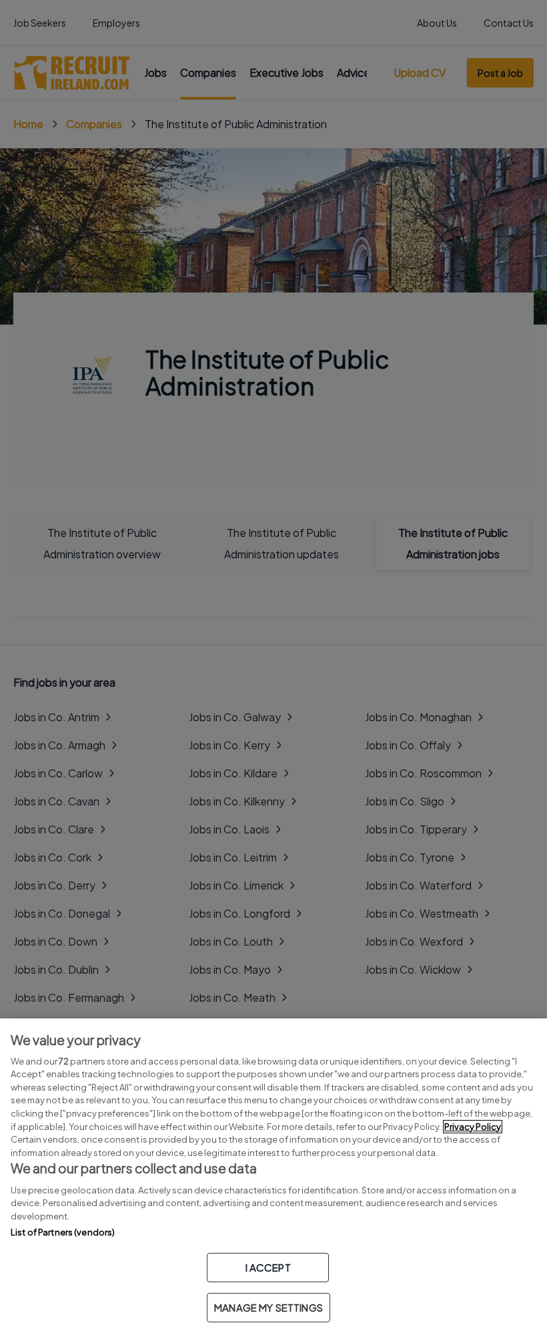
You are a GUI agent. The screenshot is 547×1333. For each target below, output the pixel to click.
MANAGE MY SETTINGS (268, 1307)
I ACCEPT (268, 1267)
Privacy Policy (472, 1126)
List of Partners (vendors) (63, 1232)
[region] (273, 1175)
